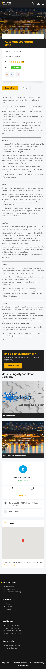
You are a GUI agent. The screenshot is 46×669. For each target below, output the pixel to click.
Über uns (9, 606)
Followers (12, 489)
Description (9, 88)
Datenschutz (10, 589)
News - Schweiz (11, 648)
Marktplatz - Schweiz (13, 628)
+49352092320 (14, 511)
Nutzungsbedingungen (14, 592)
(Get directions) (9, 565)
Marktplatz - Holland (13, 626)
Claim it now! (13, 366)
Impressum (10, 587)
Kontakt (8, 604)
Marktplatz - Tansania (13, 633)
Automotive (16, 57)
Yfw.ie (4, 97)
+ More (24, 88)
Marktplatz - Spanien (13, 631)
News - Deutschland (13, 645)
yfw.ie (4, 188)
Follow (22, 496)
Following (33, 489)
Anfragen (9, 609)
